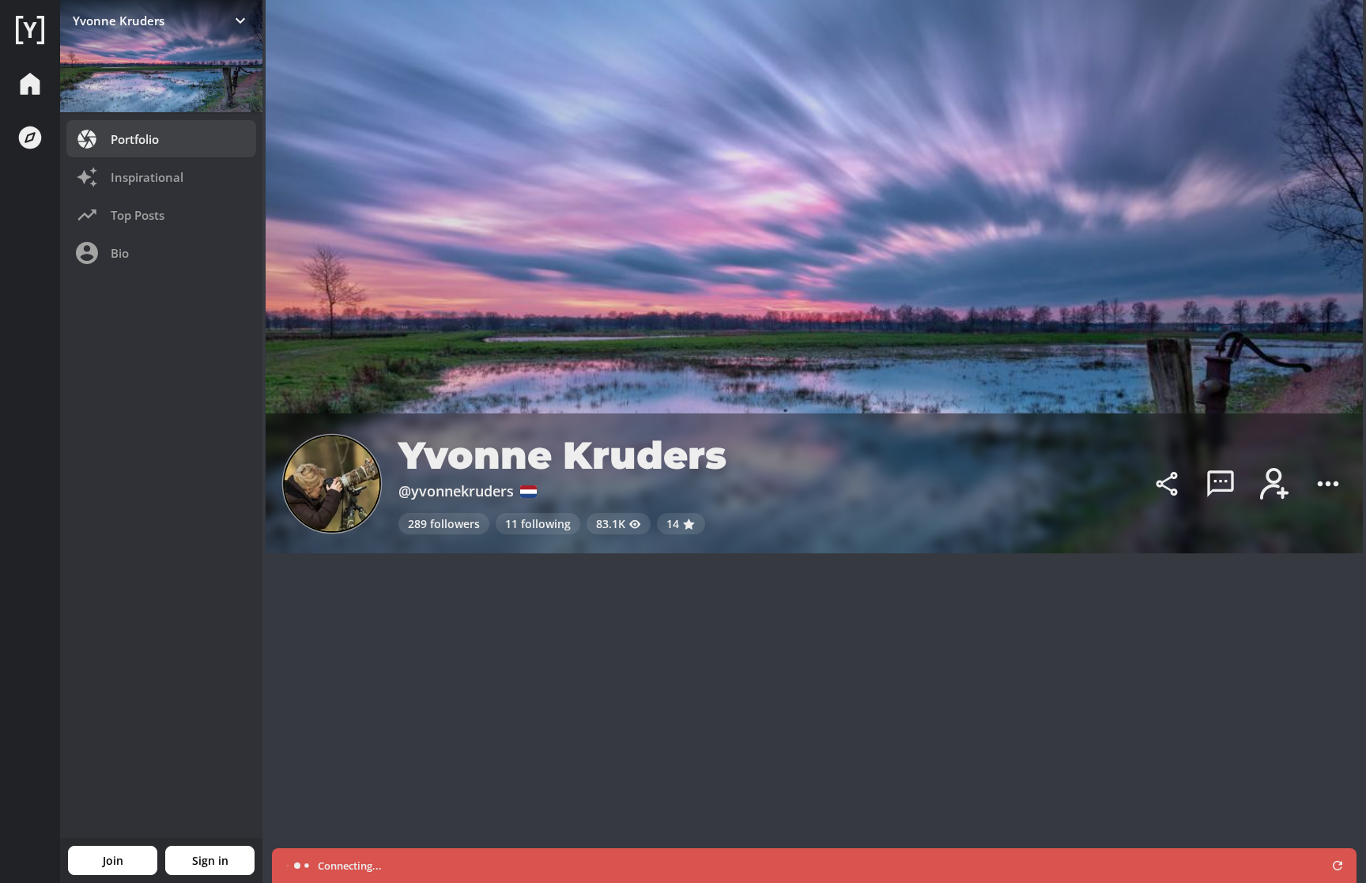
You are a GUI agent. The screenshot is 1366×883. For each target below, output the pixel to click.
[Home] (30, 30)
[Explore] (30, 137)
